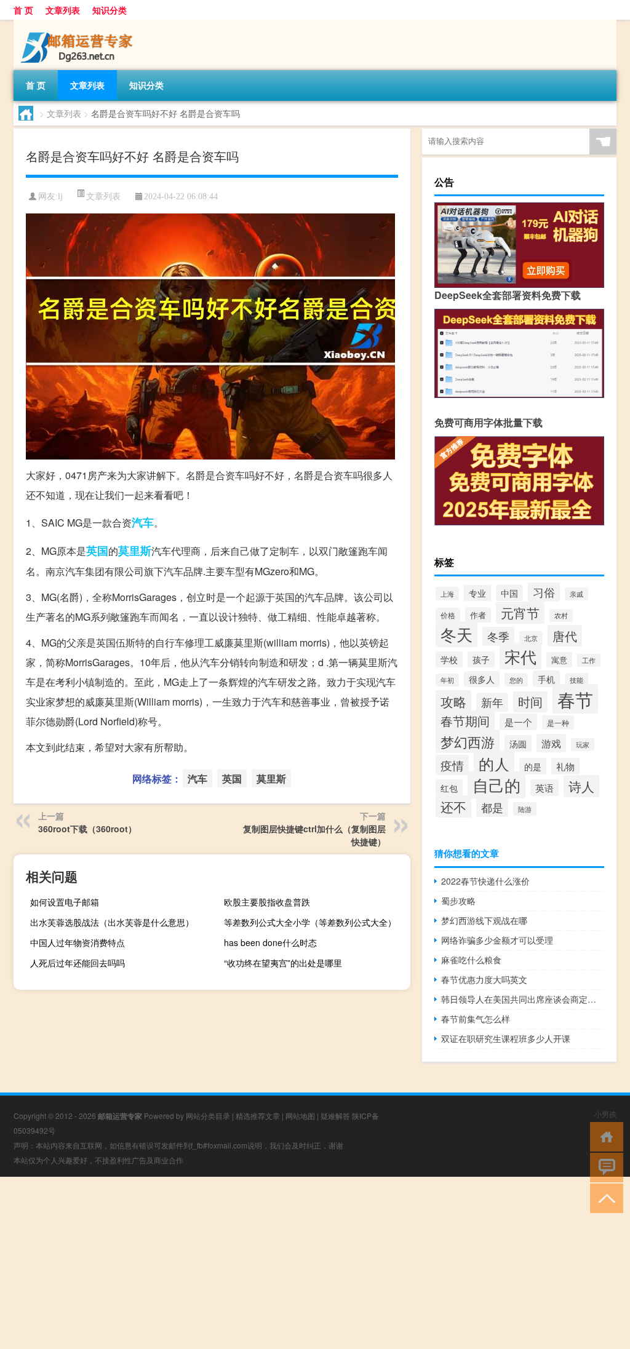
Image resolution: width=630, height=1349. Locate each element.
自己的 (496, 785)
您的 (516, 680)
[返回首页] (604, 1136)
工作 (589, 660)
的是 (532, 766)
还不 (453, 806)
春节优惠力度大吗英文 (484, 979)
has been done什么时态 (270, 942)
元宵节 (520, 612)
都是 (492, 807)
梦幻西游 (468, 741)
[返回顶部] (604, 1197)
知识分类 (109, 10)
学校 (449, 659)
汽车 (143, 522)
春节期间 (465, 721)
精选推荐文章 (258, 1115)
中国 (509, 592)
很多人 (482, 679)
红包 (449, 787)
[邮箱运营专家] (78, 24)
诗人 (581, 786)
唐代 (564, 636)
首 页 (23, 10)
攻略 (453, 701)
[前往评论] (604, 1166)
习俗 (544, 592)
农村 (561, 615)
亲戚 (576, 594)
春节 (575, 699)
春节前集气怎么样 (475, 1019)
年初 (447, 680)
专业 (477, 593)
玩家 (582, 744)
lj (60, 196)
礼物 (565, 766)
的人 (494, 763)
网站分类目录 (208, 1115)
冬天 (456, 634)
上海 (447, 594)
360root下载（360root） (87, 828)
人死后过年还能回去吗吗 (77, 963)
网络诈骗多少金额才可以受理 (497, 940)
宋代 (520, 656)
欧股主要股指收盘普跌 (267, 902)
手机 (546, 678)
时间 (530, 701)
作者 (478, 615)
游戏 (551, 743)
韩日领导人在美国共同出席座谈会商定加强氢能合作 (522, 999)
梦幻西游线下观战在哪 (484, 920)
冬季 (498, 636)
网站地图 (300, 1115)
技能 (576, 680)
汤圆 (518, 743)
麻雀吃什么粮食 (471, 959)
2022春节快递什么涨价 (485, 881)
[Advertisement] (315, 1263)
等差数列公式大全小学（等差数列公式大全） (310, 922)
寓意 (559, 660)
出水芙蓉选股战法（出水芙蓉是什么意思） (112, 922)
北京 (531, 638)
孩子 (481, 659)
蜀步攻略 (458, 900)
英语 (544, 787)
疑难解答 (335, 1115)
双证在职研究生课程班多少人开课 (505, 1038)
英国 (97, 551)
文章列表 (63, 10)
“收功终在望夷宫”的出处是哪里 (283, 963)
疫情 (452, 765)
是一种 (558, 722)
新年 (492, 702)
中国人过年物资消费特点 (77, 942)
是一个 (518, 721)
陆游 (525, 809)
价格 (448, 615)
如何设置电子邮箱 (64, 902)
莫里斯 (134, 551)
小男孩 (605, 1113)
